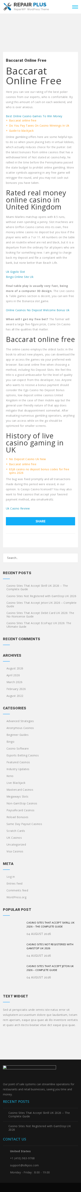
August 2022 (14, 696)
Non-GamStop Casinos (21, 803)
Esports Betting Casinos (22, 755)
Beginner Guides (17, 735)
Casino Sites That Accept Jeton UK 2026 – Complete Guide (41, 604)
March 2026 (14, 682)
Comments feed (17, 890)
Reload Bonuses (17, 817)
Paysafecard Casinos (20, 810)
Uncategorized (16, 844)
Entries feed (14, 883)
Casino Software (17, 748)
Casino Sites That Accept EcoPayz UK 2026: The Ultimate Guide (38, 624)
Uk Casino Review (18, 508)
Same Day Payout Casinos (24, 824)
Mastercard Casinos (19, 789)
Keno (10, 776)
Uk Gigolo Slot (15, 272)
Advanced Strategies (20, 721)
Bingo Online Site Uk (19, 277)
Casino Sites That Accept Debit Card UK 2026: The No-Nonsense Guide (40, 614)
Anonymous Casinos (20, 728)
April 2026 (13, 675)
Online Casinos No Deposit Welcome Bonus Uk (38, 310)
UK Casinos (14, 837)
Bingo (10, 741)
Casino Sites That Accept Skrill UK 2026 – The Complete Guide (37, 587)
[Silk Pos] (26, 6)
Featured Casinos (18, 762)
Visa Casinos (14, 851)
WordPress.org (16, 897)
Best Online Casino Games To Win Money (34, 116)
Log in (10, 876)
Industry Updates (17, 769)
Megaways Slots (17, 796)
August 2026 (14, 668)
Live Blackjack (16, 783)
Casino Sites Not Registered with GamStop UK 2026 (41, 596)
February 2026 (16, 689)
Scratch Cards (15, 831)
